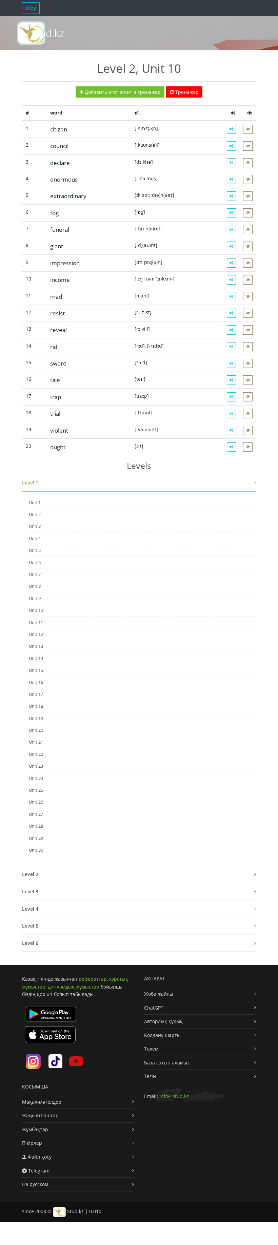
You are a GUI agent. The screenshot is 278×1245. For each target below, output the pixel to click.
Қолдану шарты (162, 1035)
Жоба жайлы (158, 994)
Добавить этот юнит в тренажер (122, 92)
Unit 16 (36, 682)
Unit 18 (36, 706)
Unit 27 (36, 814)
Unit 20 (36, 730)
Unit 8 (35, 586)
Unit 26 (36, 802)
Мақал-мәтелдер (41, 1102)
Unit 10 (36, 610)
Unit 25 (36, 790)
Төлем (151, 1048)
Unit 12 (36, 634)
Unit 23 (36, 766)
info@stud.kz (174, 1096)
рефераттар (93, 979)
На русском (35, 1184)
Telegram (38, 1170)
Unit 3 (35, 526)
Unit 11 (36, 622)
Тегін (150, 1076)
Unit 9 (35, 598)
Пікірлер (32, 1143)
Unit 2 (35, 514)
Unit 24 (36, 778)
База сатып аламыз (167, 1062)
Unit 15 (36, 670)
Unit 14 (36, 658)
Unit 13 (36, 646)
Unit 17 (36, 694)
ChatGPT (153, 1007)
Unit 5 (35, 550)
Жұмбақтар (35, 1129)
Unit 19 (36, 718)
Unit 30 (36, 850)
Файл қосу (39, 1157)
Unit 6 (35, 562)
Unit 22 (36, 754)
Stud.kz (47, 33)
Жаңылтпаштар (40, 1115)
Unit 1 (35, 502)
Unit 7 (35, 574)
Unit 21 (36, 742)
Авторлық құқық (163, 1021)
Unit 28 (36, 826)
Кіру (31, 8)
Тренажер (186, 92)
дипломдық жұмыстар (73, 986)
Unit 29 (36, 838)
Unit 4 (35, 538)
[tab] (139, 483)
